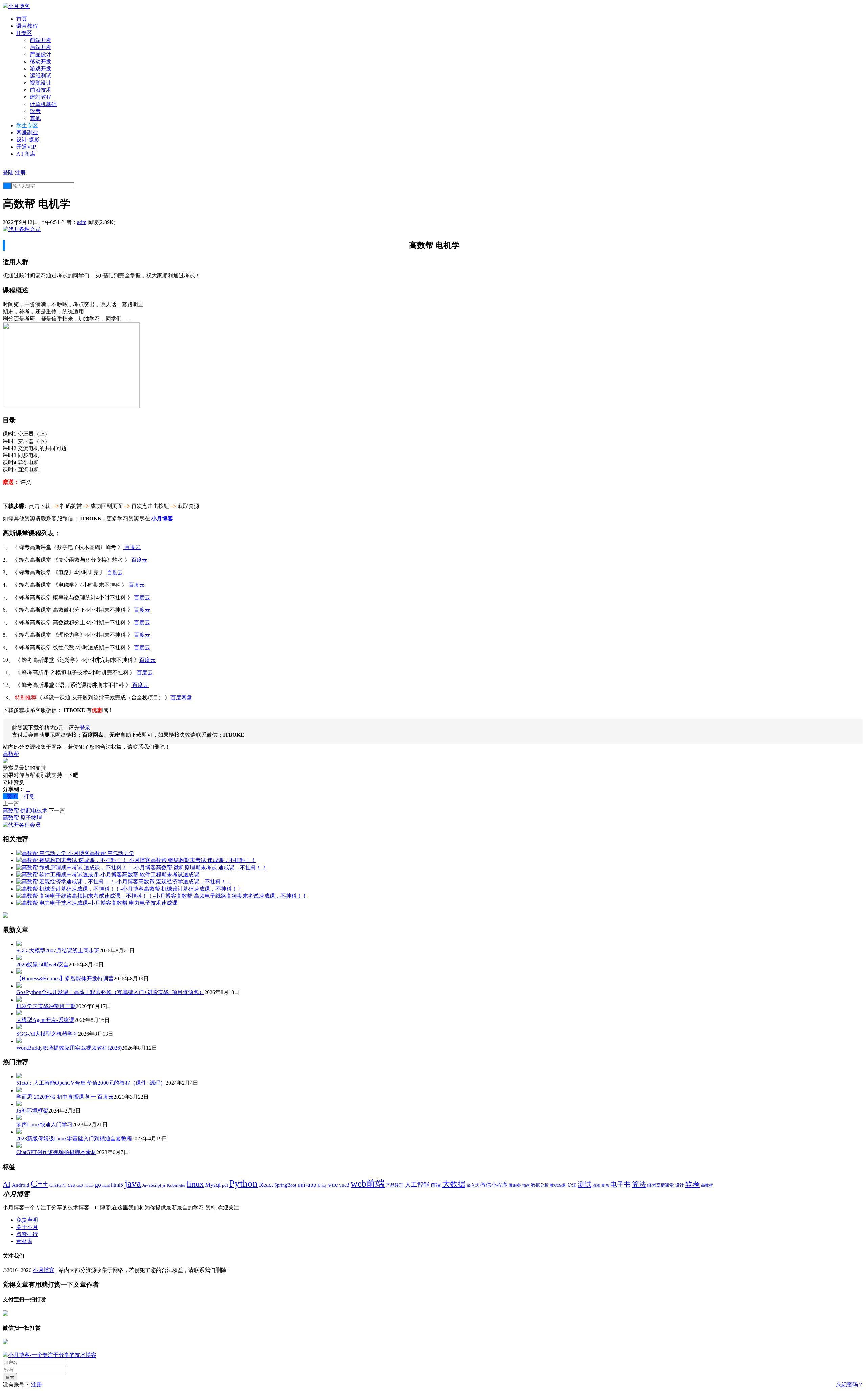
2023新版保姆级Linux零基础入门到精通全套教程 (74, 1138)
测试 (584, 1184)
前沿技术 (40, 90)
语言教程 (27, 26)
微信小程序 (493, 1185)
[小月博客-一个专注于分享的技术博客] (49, 1355)
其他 (35, 118)
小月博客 (43, 1270)
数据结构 (558, 1185)
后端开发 (40, 47)
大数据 (453, 1184)
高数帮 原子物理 (22, 818)
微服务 (515, 1185)
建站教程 (40, 97)
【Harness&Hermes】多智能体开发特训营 (65, 978)
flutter (89, 1185)
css (71, 1185)
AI (6, 1184)
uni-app (307, 1185)
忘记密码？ (849, 1384)
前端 (436, 1185)
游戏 (596, 1185)
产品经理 (395, 1185)
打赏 (27, 796)
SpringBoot (285, 1185)
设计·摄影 (28, 139)
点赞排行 (27, 1234)
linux (195, 1184)
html (106, 1185)
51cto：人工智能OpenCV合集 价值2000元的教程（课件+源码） (91, 1083)
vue (333, 1184)
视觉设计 (40, 83)
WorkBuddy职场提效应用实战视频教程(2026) (69, 1048)
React (266, 1184)
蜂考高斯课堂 (660, 1185)
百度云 (132, 547)
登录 (84, 728)
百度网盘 (181, 697)
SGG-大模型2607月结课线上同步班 (57, 950)
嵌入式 (473, 1185)
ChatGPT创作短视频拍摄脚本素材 (56, 1152)
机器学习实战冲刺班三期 (46, 1006)
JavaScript (151, 1185)
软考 (35, 111)
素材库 (24, 1241)
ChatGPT (57, 1185)
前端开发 (40, 40)
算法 (639, 1184)
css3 (79, 1185)
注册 (20, 172)
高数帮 (11, 754)
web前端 (368, 1184)
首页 (21, 19)
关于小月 (27, 1227)
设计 (679, 1185)
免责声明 (27, 1220)
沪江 (572, 1185)
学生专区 (27, 125)
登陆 (8, 172)
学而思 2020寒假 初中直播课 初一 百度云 (65, 1097)
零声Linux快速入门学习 (44, 1124)
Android (20, 1185)
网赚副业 (27, 132)
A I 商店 (25, 154)
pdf (225, 1185)
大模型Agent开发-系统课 (45, 1020)
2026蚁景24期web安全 (42, 964)
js (164, 1185)
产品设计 (40, 54)
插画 (526, 1185)
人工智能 (417, 1184)
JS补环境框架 (32, 1111)
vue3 (344, 1185)
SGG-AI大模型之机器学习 (47, 1034)
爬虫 (605, 1185)
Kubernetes (176, 1185)
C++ (39, 1183)
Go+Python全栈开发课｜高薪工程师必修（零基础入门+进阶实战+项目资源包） (110, 992)
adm (81, 222)
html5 (117, 1185)
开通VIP (26, 147)
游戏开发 (40, 68)
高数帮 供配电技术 (25, 810)
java (132, 1183)
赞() (10, 796)
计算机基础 (43, 104)
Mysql (213, 1184)
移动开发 (40, 61)
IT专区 (24, 33)
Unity (322, 1185)
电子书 (620, 1184)
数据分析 (540, 1185)
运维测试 (40, 75)
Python (243, 1183)
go (98, 1184)
